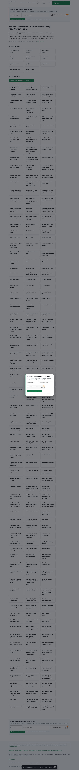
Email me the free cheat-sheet (34, 391)
